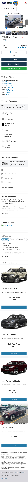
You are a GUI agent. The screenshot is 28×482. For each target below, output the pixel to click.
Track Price (15, 52)
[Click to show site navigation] (25, 9)
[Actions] (25, 38)
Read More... (5, 213)
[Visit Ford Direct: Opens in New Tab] (4, 478)
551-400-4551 (10, 87)
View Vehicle (14, 307)
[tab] (5, 239)
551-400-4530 (9, 86)
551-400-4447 (9, 89)
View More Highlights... (7, 187)
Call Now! (14, 59)
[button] (5, 9)
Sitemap (15, 472)
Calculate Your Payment (14, 68)
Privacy (18, 472)
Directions (13, 8)
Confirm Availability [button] (14, 64)
